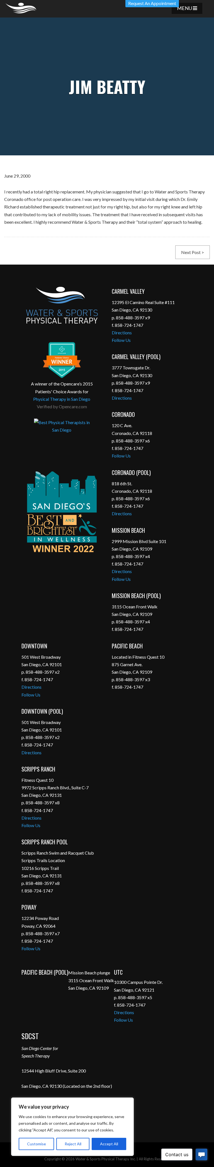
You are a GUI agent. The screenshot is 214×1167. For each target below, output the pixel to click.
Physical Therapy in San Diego (61, 399)
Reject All (73, 1143)
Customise (36, 1143)
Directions (122, 332)
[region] (72, 1127)
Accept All (109, 1143)
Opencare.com (73, 406)
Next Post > (192, 252)
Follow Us (121, 340)
